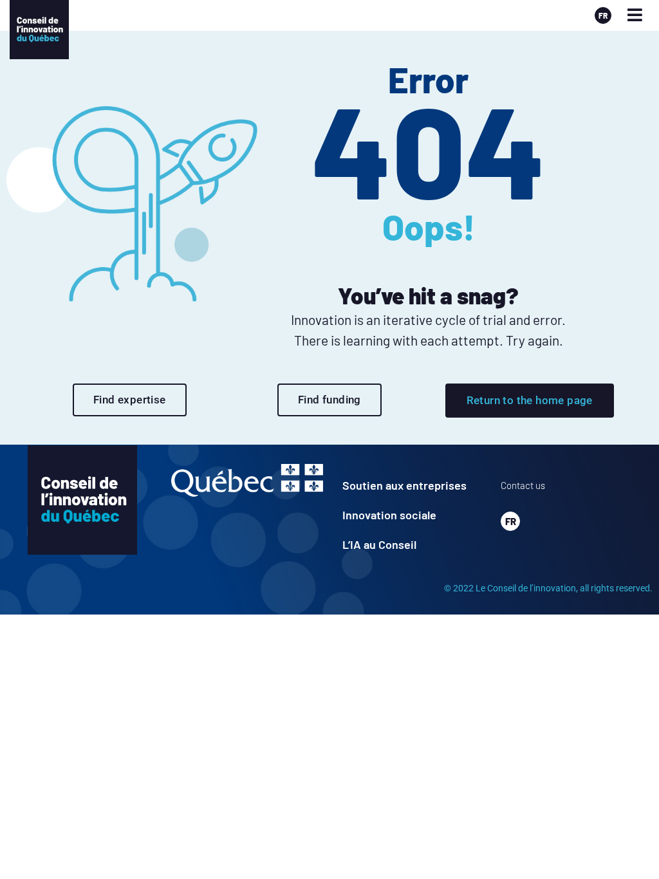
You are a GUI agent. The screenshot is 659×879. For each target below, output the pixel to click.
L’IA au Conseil (379, 544)
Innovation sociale (389, 515)
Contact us (523, 485)
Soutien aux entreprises (404, 485)
